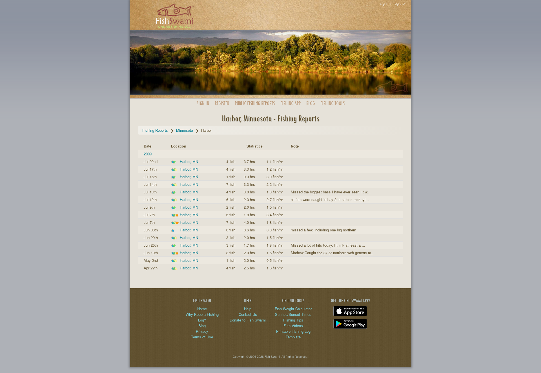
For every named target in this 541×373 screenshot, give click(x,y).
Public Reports (255, 103)
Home (202, 308)
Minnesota (184, 130)
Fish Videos (293, 325)
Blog (310, 103)
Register (222, 103)
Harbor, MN (189, 161)
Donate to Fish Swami (248, 320)
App (290, 103)
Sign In (203, 103)
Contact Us (248, 314)
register (400, 3)
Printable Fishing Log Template (293, 334)
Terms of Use (202, 337)
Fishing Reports (155, 130)
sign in (385, 3)
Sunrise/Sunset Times (293, 314)
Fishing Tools (332, 103)
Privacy (202, 331)
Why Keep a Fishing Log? (202, 317)
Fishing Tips (293, 320)
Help (247, 308)
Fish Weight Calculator (293, 308)
